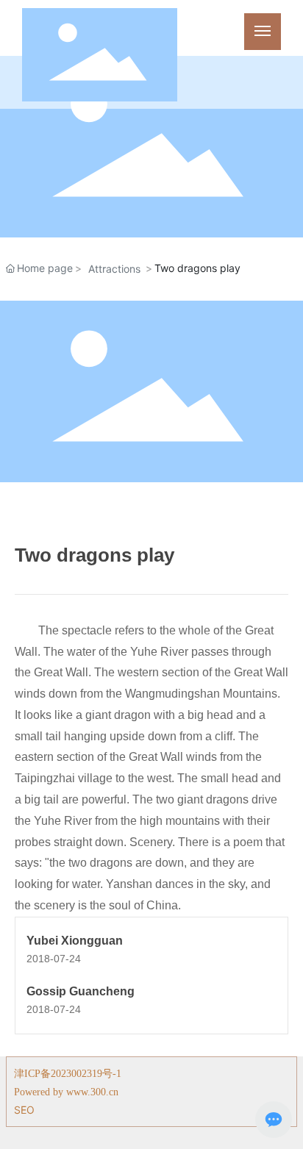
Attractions (114, 268)
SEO (24, 1109)
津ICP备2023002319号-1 (67, 1073)
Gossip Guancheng (80, 991)
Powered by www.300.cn (66, 1092)
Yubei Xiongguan (74, 940)
